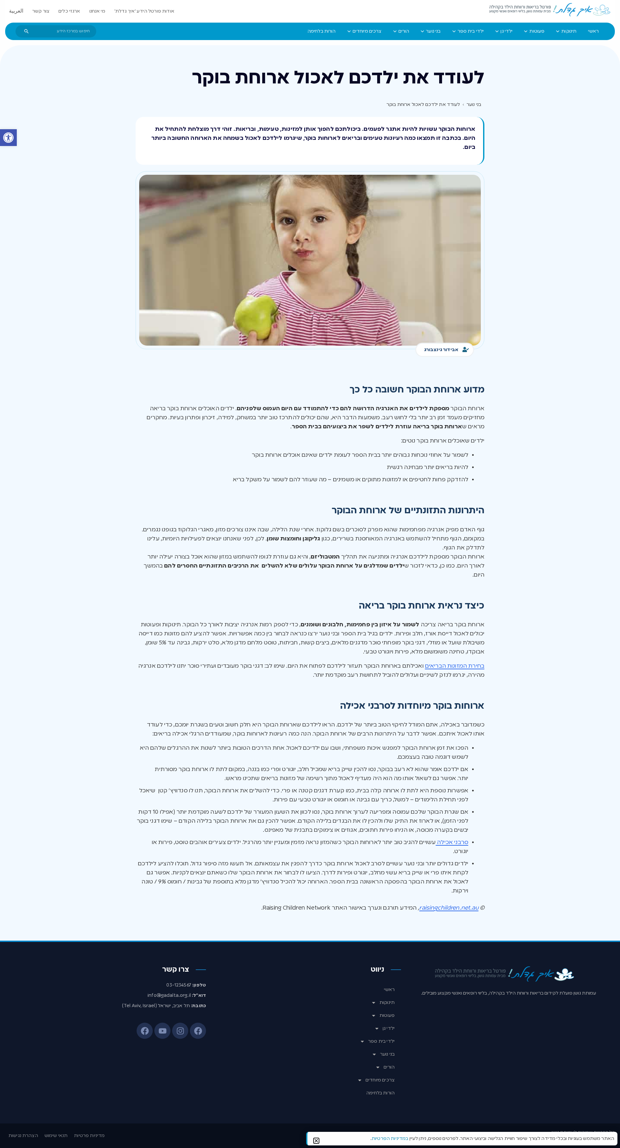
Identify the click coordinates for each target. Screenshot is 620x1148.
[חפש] (26, 31)
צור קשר (40, 11)
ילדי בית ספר (381, 1041)
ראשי (389, 989)
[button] (8, 137)
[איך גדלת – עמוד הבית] (550, 10)
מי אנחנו (97, 11)
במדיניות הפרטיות (390, 1138)
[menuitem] (593, 31)
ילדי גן (389, 1028)
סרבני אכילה (452, 842)
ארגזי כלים (69, 11)
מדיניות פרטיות (89, 1135)
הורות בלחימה (380, 1093)
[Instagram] (180, 1031)
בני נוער (387, 1054)
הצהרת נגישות (23, 1135)
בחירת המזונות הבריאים (454, 666)
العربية (16, 11)
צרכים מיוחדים (380, 1080)
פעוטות (387, 1015)
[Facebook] (198, 1031)
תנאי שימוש (56, 1135)
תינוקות (387, 1002)
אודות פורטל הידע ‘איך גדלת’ (144, 11)
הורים (389, 1067)
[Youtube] (162, 1031)
